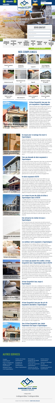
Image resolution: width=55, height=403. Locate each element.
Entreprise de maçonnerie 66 (13, 43)
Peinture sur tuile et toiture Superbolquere (33, 368)
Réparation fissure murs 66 (39, 43)
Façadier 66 (20, 43)
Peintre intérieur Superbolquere (45, 359)
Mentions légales (35, 400)
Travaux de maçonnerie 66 (6, 43)
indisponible (9, 1)
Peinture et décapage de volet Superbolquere (46, 364)
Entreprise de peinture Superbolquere (46, 368)
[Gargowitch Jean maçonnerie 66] (27, 384)
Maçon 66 (45, 43)
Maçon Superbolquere (20, 367)
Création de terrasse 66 (33, 43)
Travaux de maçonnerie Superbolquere (34, 364)
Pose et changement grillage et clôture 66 (26, 43)
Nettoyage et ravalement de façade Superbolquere (33, 360)
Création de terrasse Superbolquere (20, 359)
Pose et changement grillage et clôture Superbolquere (8, 364)
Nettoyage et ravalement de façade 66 (51, 43)
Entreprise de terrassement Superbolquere (19, 364)
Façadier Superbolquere (6, 360)
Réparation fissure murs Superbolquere (8, 368)
